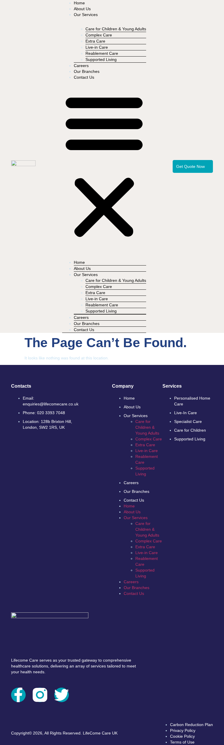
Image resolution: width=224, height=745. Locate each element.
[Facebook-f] (18, 695)
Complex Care (148, 439)
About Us (82, 8)
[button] (104, 165)
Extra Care (145, 444)
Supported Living (101, 59)
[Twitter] (61, 695)
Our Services (86, 14)
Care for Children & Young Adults (115, 29)
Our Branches (86, 71)
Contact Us (84, 77)
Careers (81, 65)
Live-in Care (146, 450)
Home (79, 3)
